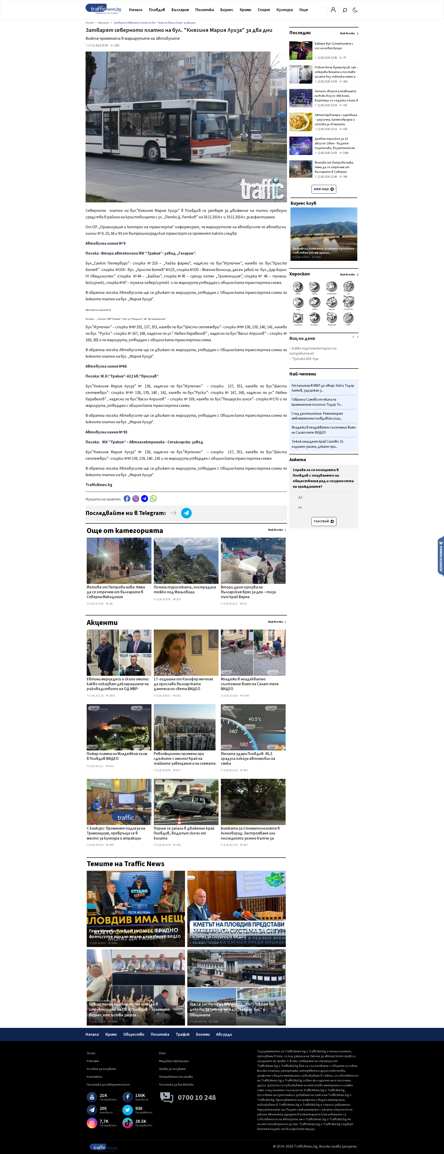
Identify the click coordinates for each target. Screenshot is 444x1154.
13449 (215, 1021)
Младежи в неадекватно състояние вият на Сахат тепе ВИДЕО (250, 684)
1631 (178, 695)
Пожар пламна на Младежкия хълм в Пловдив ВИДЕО (117, 756)
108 (344, 129)
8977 (178, 770)
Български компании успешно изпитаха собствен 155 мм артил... (323, 250)
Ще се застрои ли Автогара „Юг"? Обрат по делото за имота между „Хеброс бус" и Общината (232, 1010)
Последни (300, 33)
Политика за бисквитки (176, 1084)
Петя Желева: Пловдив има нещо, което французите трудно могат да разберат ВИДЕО (135, 933)
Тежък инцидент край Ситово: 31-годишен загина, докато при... (318, 444)
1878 (178, 599)
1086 (345, 153)
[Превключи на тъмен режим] (355, 9)
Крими (245, 10)
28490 (318, 257)
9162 (111, 766)
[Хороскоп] (323, 325)
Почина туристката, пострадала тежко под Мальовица (185, 590)
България (180, 10)
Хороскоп (299, 274)
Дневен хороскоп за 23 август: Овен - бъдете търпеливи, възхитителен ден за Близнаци (335, 146)
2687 (245, 845)
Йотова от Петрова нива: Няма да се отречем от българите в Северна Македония (116, 592)
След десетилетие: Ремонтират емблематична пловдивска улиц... (317, 416)
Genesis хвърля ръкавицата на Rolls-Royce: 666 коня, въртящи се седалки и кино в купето (336, 98)
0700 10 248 (197, 1097)
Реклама (93, 1061)
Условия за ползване (101, 1069)
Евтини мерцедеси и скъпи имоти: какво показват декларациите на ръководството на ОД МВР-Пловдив (118, 684)
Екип (162, 1053)
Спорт (264, 10)
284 (344, 81)
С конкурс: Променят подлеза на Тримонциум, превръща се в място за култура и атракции (116, 833)
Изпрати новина (441, 556)
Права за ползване (172, 1069)
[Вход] (333, 11)
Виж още (322, 189)
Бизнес (226, 10)
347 (344, 105)
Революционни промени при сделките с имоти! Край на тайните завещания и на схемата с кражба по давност (185, 759)
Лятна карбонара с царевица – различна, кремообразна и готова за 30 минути (336, 120)
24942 (114, 1021)
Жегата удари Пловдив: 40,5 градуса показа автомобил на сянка (248, 759)
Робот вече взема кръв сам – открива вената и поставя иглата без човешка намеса (336, 72)
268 (111, 604)
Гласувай (322, 521)
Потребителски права (176, 1077)
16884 (114, 943)
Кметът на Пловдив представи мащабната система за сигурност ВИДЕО (232, 933)
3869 (111, 845)
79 (344, 58)
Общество (133, 1034)
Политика (204, 10)
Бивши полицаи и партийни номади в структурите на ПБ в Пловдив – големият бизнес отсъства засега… (129, 1010)
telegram (144, 498)
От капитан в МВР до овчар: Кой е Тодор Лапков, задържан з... (323, 388)
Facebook (126, 498)
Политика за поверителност (108, 1084)
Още (303, 10)
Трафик (183, 1034)
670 (245, 604)
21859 (215, 943)
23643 (112, 695)
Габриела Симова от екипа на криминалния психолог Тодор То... (317, 402)
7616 (178, 845)
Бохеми (203, 1034)
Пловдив (157, 10)
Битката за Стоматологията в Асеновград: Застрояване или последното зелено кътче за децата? (250, 833)
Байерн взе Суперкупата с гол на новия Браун (334, 46)
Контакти (94, 1077)
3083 (245, 770)
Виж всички (275, 530)
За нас (91, 1053)
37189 (246, 695)
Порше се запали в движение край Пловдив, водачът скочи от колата (184, 833)
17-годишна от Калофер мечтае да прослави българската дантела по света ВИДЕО (183, 684)
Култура (285, 10)
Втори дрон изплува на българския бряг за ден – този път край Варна (248, 592)
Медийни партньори (174, 1061)
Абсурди (224, 1034)
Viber (135, 498)
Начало (135, 10)
